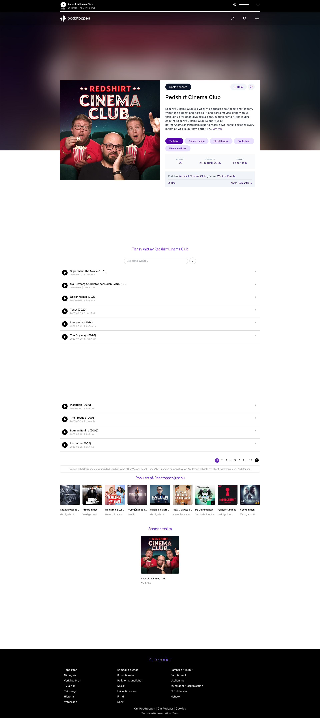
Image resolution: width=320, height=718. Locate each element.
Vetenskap (70, 701)
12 (250, 460)
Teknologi (70, 691)
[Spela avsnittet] (65, 273)
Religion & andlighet (129, 680)
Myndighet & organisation (187, 685)
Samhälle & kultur (181, 669)
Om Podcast (165, 708)
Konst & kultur (126, 675)
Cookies (181, 708)
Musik (121, 685)
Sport (120, 701)
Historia (69, 696)
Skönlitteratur (221, 141)
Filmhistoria (244, 141)
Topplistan (70, 669)
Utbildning (177, 680)
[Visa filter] (192, 261)
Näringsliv (70, 675)
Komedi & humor (127, 669)
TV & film (174, 141)
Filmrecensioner (177, 148)
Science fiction (196, 141)
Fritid (120, 696)
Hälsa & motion (126, 691)
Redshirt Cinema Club (192, 176)
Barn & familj (178, 675)
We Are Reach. (226, 176)
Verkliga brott (72, 680)
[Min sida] (233, 18)
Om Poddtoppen (144, 708)
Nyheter (176, 696)
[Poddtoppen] (75, 19)
